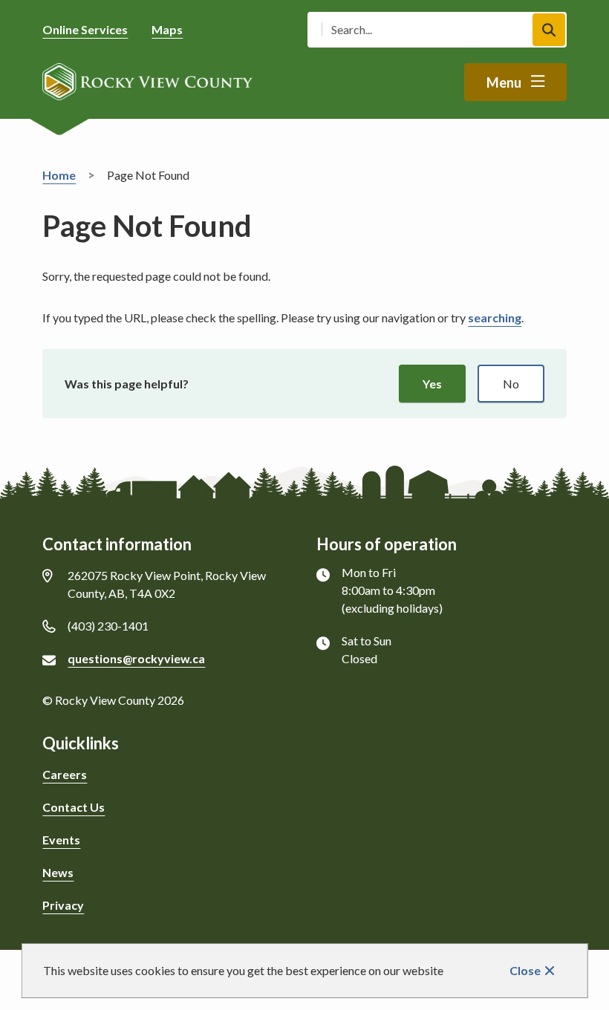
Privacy (63, 905)
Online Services (85, 29)
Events (61, 840)
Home (59, 175)
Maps (167, 29)
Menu (503, 82)
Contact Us (73, 807)
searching (494, 317)
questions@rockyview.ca (136, 658)
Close (525, 970)
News (58, 872)
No (511, 384)
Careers (64, 774)
